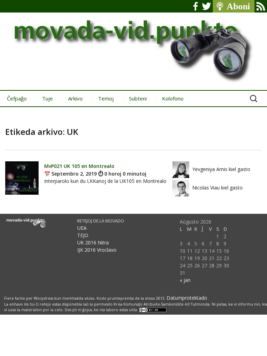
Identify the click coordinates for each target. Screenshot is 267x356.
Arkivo (75, 98)
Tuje (47, 98)
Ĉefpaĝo (17, 98)
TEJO (82, 235)
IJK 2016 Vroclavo (96, 249)
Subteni (138, 98)
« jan (185, 280)
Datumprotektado (187, 297)
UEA (82, 228)
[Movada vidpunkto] (133, 45)
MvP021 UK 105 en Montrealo (79, 166)
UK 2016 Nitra (93, 242)
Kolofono (173, 98)
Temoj (106, 98)
